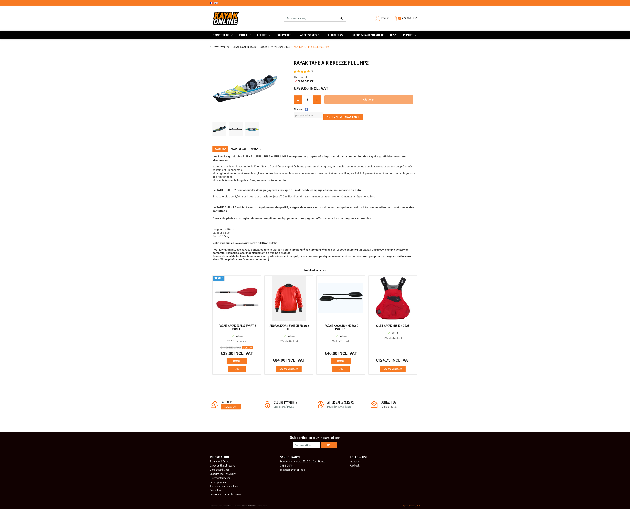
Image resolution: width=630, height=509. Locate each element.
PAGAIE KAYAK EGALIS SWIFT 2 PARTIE (237, 327)
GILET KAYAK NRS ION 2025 (393, 325)
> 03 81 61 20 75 (389, 406)
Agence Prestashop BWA (411, 506)
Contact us (215, 490)
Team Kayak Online (219, 461)
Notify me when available (343, 117)
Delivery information (220, 477)
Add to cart (368, 99)
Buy (237, 368)
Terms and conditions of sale (224, 486)
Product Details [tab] (238, 149)
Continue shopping (220, 46)
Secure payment (218, 482)
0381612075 (286, 465)
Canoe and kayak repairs (222, 465)
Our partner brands (219, 469)
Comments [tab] (256, 149)
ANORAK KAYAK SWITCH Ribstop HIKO (289, 327)
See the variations (289, 368)
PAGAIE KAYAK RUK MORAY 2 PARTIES (341, 327)
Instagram (355, 461)
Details (236, 360)
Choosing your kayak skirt (223, 473)
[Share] (306, 109)
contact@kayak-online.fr (292, 469)
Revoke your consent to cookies (226, 494)
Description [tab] (220, 149)
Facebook (354, 465)
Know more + (230, 406)
